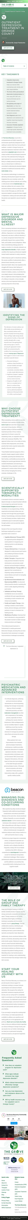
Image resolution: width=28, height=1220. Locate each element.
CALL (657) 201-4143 (15, 1)
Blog (3, 1194)
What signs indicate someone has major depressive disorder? (11, 1076)
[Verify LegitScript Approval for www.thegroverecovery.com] (14, 1162)
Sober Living (18, 1196)
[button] (25, 5)
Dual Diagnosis (19, 1198)
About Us (4, 1183)
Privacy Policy (5, 1200)
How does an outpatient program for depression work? (12, 1068)
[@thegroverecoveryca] (3, 1115)
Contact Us (5, 1185)
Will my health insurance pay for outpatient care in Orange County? (14, 1102)
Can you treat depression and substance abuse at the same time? (13, 1093)
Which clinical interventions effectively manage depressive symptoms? (13, 1085)
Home (3, 9)
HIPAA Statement (6, 1207)
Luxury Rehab (18, 1201)
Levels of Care (5, 1190)
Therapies (4, 1187)
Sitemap (4, 1192)
